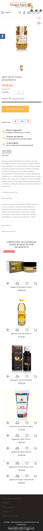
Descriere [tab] (7, 151)
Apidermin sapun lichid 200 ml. (21, 479)
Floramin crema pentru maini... (21, 426)
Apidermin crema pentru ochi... (21, 467)
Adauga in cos (17, 109)
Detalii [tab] (5, 155)
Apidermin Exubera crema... (22, 287)
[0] (29, 12)
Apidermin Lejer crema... (21, 439)
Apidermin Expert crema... (21, 452)
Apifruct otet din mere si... (21, 333)
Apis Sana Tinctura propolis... (21, 380)
